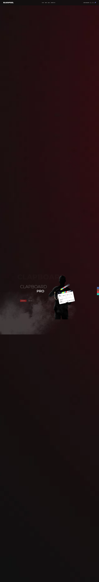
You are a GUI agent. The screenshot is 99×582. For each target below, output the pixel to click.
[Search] (91, 3)
